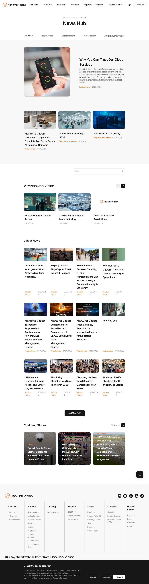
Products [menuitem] (48, 4)
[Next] (123, 186)
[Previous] (118, 186)
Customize (106, 577)
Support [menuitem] (88, 4)
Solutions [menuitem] (34, 4)
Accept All (119, 577)
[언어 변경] (129, 5)
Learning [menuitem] (61, 4)
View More (115, 425)
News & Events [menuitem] (115, 4)
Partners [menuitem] (75, 4)
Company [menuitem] (98, 4)
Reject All (93, 577)
